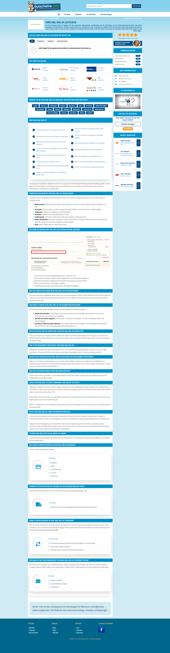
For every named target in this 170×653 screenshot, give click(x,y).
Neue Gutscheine (33, 633)
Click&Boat (66, 109)
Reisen (54, 630)
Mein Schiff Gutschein (128, 163)
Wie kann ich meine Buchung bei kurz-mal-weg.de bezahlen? (90, 162)
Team (77, 628)
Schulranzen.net (99, 109)
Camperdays (53, 106)
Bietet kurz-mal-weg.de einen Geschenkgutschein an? (88, 156)
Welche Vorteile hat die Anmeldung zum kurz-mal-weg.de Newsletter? (50, 143)
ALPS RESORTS (40, 109)
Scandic (35, 106)
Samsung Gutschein (127, 184)
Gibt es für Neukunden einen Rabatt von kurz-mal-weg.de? (90, 143)
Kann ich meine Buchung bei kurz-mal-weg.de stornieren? (89, 167)
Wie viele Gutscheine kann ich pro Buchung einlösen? (88, 150)
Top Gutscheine (91, 14)
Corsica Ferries (87, 109)
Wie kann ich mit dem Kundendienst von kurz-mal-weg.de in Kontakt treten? (51, 173)
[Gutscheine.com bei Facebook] (101, 628)
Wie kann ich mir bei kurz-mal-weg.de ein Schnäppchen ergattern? (89, 136)
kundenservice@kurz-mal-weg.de (126, 84)
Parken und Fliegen (53, 113)
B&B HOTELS (72, 106)
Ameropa (64, 113)
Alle (32, 41)
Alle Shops (31, 628)
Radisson (63, 106)
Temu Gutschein (125, 141)
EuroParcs (43, 106)
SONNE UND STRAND (101, 106)
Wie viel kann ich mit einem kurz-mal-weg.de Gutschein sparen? (52, 136)
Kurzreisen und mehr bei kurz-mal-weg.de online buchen (50, 130)
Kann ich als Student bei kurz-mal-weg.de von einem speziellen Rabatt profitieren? (52, 149)
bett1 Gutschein (126, 174)
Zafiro (80, 106)
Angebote (50, 41)
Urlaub (140, 18)
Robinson (89, 113)
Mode (54, 628)
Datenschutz (79, 633)
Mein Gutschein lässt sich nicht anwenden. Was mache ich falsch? (51, 156)
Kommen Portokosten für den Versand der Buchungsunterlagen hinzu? (52, 167)
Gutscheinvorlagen (106, 14)
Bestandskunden (62, 41)
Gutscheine (40, 41)
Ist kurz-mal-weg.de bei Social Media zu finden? (48, 162)
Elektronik (55, 633)
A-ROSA (50, 109)
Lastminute (135, 18)
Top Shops (67, 14)
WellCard (57, 109)
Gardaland (89, 106)
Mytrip (82, 113)
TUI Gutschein (125, 151)
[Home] (59, 14)
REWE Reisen (76, 109)
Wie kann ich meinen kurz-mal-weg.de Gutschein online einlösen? (89, 130)
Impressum (79, 630)
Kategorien (78, 14)
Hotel (131, 18)
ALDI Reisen (73, 113)
